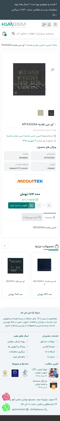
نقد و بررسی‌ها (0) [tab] (30, 217)
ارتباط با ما (50, 351)
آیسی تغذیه (29, 135)
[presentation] (5, 246)
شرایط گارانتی (48, 346)
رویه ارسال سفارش (16, 341)
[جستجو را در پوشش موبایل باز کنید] (33, 33)
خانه (55, 45)
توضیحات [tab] (48, 217)
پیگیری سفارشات (17, 351)
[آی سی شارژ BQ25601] (15, 266)
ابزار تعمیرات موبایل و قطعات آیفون (40, 322)
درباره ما (51, 356)
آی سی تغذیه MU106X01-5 (44, 283)
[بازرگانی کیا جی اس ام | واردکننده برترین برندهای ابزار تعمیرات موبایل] (14, 24)
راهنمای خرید (19, 356)
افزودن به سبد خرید (18, 205)
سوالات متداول (47, 341)
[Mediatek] (30, 181)
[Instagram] (6, 396)
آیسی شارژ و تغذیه (35, 45)
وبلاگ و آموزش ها (16, 346)
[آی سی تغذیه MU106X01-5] (44, 266)
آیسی (48, 45)
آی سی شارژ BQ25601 (15, 281)
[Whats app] (6, 407)
